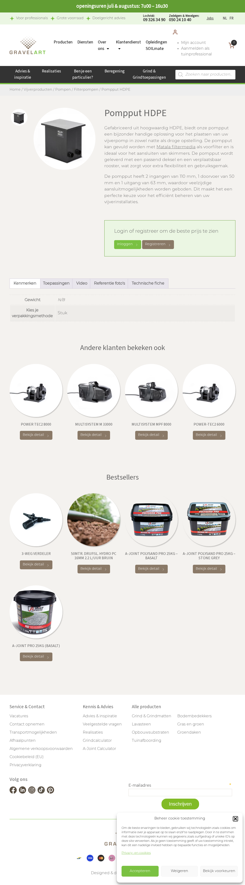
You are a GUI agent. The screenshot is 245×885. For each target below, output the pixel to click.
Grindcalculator (97, 741)
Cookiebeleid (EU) (27, 757)
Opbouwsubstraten (150, 733)
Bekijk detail (33, 435)
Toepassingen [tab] (56, 283)
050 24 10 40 (184, 18)
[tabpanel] (64, 139)
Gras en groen (190, 724)
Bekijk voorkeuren (219, 871)
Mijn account (193, 43)
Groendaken (189, 733)
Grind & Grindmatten (151, 716)
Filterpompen (86, 90)
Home (15, 90)
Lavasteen (141, 724)
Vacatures (19, 716)
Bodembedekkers (194, 716)
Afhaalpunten (23, 741)
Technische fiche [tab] (148, 283)
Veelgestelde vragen (102, 724)
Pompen (63, 90)
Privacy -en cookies (136, 853)
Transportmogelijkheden (33, 733)
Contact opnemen (27, 724)
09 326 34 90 (154, 18)
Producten (63, 42)
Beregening (115, 71)
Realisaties (51, 71)
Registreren (155, 244)
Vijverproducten (38, 90)
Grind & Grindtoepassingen (149, 74)
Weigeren (179, 871)
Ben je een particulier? (82, 74)
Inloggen (125, 244)
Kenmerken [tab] (25, 283)
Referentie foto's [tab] (109, 283)
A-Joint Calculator (99, 749)
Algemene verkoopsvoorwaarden (41, 749)
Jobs (210, 18)
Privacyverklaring (25, 765)
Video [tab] (81, 283)
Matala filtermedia (175, 147)
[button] (235, 818)
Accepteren (140, 871)
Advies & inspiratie (22, 74)
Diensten (85, 42)
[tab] (19, 117)
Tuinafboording (146, 741)
